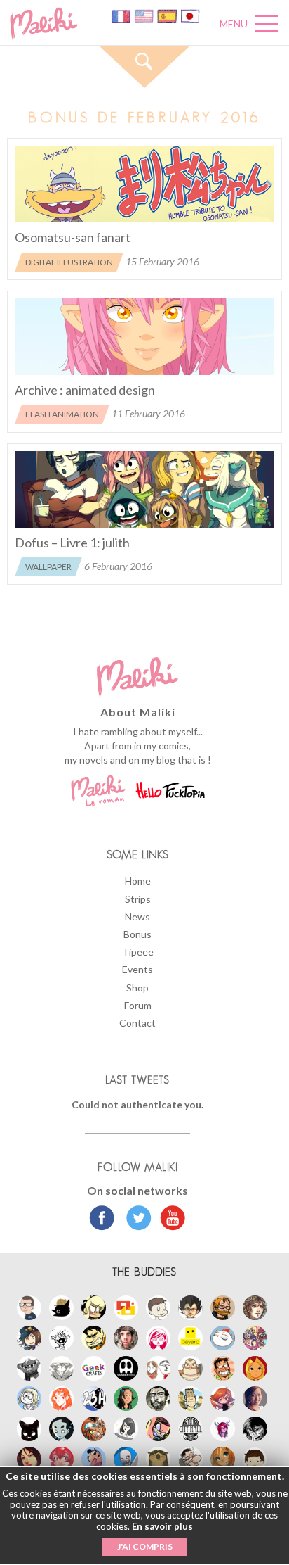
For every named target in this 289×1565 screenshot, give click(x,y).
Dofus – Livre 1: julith (72, 542)
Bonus (137, 934)
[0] (144, 184)
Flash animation (62, 414)
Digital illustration (69, 262)
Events (137, 969)
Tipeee (138, 952)
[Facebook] (102, 1219)
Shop (137, 988)
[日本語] (190, 15)
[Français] (121, 15)
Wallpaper (48, 567)
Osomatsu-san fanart (72, 237)
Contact (137, 1023)
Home (138, 881)
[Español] (168, 15)
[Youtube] (169, 1219)
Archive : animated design (85, 390)
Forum (138, 1005)
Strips (138, 899)
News (137, 917)
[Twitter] (135, 1219)
